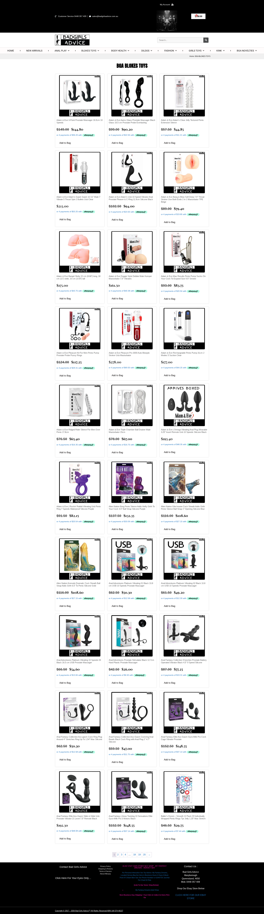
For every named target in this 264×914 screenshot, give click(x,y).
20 (144, 854)
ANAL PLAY (61, 50)
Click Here (61, 878)
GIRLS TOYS (195, 50)
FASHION (169, 50)
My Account (165, 4)
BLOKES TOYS (88, 50)
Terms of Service (105, 871)
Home (191, 56)
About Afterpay (105, 874)
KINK (219, 50)
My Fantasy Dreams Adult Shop (147, 890)
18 (134, 854)
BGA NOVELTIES (245, 50)
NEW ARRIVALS (34, 50)
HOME (10, 50)
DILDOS (145, 50)
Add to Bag (65, 143)
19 (139, 854)
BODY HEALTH (118, 50)
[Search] (205, 40)
